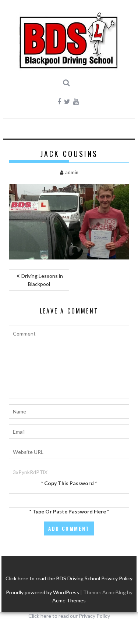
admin (71, 172)
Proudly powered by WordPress (42, 592)
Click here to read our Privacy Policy (69, 616)
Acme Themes (69, 600)
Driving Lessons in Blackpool (42, 280)
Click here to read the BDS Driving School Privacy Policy (69, 578)
